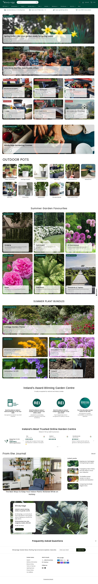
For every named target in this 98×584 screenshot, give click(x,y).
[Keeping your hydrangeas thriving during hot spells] (73, 465)
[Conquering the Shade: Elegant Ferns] (73, 488)
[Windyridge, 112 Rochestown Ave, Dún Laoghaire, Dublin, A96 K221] (49, 519)
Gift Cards (5, 6)
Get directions (19, 531)
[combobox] (27, 2)
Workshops (63, 6)
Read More (74, 446)
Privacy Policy (30, 572)
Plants (22, 6)
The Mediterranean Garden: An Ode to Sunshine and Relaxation (86, 480)
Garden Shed (31, 6)
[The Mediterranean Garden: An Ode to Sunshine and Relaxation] (73, 481)
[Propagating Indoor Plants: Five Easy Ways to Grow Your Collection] (73, 473)
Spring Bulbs (14, 6)
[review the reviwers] (67, 437)
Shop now (7, 40)
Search (28, 562)
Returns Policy (30, 566)
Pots (39, 6)
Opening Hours (30, 570)
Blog (79, 6)
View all (93, 455)
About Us (72, 6)
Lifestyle (46, 6)
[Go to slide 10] (59, 448)
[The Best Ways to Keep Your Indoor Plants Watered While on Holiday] (32, 475)
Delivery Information (32, 564)
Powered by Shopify (48, 581)
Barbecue (54, 6)
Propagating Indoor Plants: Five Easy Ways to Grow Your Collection (87, 472)
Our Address (30, 574)
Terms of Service (31, 568)
